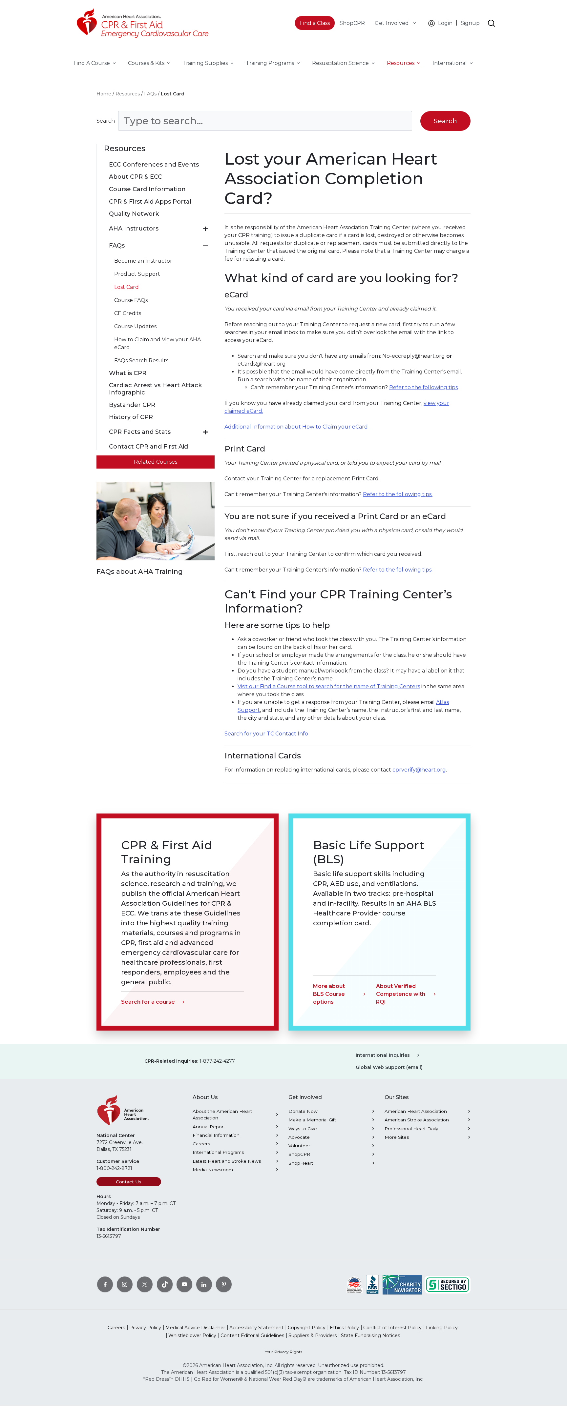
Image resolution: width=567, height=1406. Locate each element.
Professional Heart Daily (411, 1128)
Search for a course (148, 1002)
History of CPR (131, 417)
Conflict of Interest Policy (392, 1328)
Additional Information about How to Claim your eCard (296, 427)
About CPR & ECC (135, 176)
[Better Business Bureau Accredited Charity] (372, 1284)
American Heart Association (416, 1111)
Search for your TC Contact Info (266, 734)
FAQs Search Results (141, 360)
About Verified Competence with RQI (400, 994)
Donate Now (303, 1111)
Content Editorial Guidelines (252, 1335)
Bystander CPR (132, 405)
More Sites (397, 1137)
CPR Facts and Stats (140, 432)
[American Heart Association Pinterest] (223, 1284)
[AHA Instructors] (205, 229)
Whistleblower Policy (192, 1335)
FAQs (150, 94)
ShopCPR (299, 1154)
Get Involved (392, 23)
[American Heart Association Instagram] (124, 1284)
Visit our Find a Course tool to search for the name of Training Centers (329, 686)
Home (103, 94)
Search (105, 121)
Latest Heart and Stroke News (227, 1161)
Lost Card (172, 94)
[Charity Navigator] (402, 1284)
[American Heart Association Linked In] (204, 1284)
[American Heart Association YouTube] (184, 1284)
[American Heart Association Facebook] (105, 1284)
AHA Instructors (133, 228)
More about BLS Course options (329, 994)
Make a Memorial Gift (312, 1119)
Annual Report (209, 1126)
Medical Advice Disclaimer (195, 1328)
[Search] (491, 23)
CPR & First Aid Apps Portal (150, 201)
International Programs (218, 1152)
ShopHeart (300, 1163)
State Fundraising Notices (370, 1335)
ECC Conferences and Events (154, 164)
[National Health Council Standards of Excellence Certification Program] (354, 1284)
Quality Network (134, 214)
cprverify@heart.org (419, 770)
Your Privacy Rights (283, 1351)
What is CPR (127, 373)
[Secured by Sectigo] (448, 1284)
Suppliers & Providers (312, 1335)
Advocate (299, 1137)
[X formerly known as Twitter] (145, 1284)
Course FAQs (131, 300)
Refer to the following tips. (397, 494)
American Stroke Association (417, 1119)
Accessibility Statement (256, 1328)
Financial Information (216, 1135)
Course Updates (135, 326)
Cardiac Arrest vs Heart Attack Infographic (155, 389)
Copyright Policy (307, 1328)
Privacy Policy (145, 1328)
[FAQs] (205, 246)
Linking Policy (442, 1328)
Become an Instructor (143, 261)
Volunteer (299, 1145)
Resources (128, 94)
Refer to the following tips (423, 387)
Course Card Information (147, 189)
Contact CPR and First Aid (148, 446)
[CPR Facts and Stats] (205, 432)
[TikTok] (164, 1284)
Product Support (137, 274)
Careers (201, 1143)
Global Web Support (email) (389, 1067)
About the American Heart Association (222, 1114)
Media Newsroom (213, 1169)
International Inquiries (383, 1055)
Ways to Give (302, 1128)
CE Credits (127, 313)
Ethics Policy (344, 1328)
